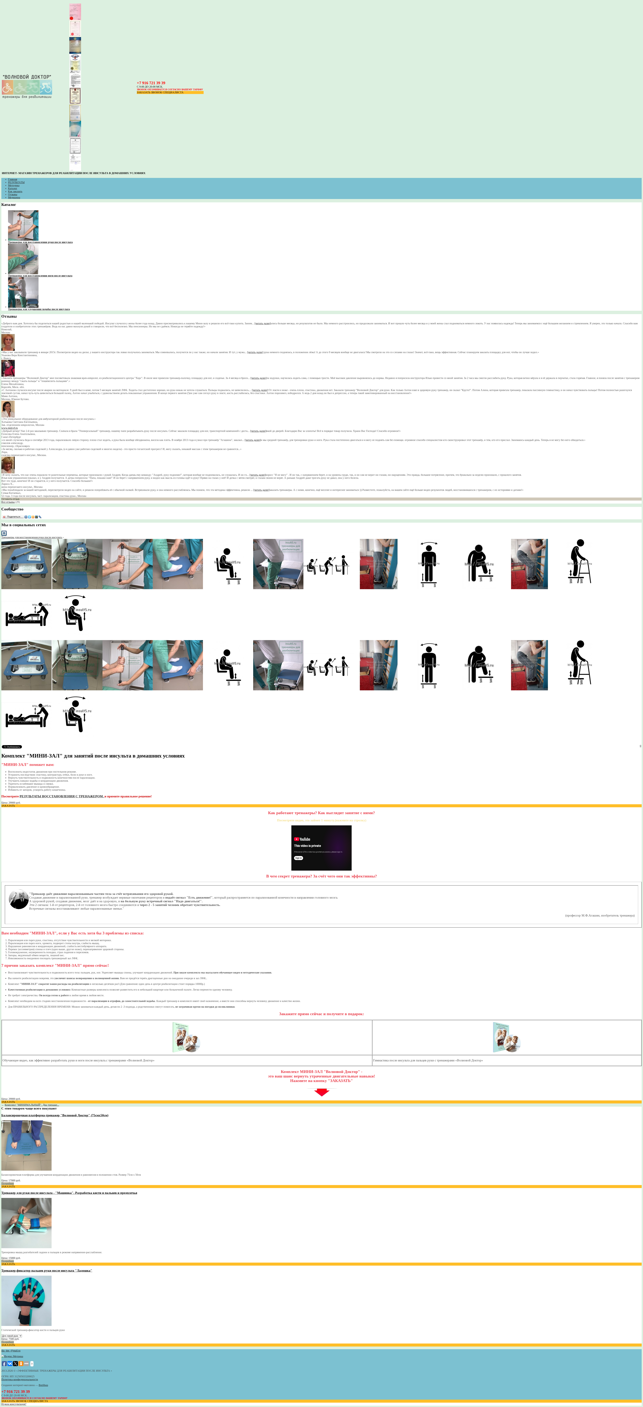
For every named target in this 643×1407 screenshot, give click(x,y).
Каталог (12, 188)
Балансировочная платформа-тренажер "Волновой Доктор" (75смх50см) (54, 1115)
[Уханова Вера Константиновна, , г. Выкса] (8, 349)
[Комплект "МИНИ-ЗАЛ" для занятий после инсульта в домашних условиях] (26, 588)
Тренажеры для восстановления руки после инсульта (31, 537)
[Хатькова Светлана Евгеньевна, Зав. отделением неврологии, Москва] (8, 416)
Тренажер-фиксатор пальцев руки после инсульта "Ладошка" (46, 1270)
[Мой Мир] (36, 517)
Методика (13, 185)
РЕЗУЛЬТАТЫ (16, 182)
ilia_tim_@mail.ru (10, 1350)
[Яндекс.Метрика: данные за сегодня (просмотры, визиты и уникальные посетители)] (12, 1356)
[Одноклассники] (33, 517)
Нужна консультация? (13, 1404)
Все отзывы (8, 502)
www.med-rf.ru (9, 428)
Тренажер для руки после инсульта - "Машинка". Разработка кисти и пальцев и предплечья (69, 1193)
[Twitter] (29, 517)
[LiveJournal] (40, 517)
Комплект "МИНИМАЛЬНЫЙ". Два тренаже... (32, 1104)
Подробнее (7, 1183)
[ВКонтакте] (26, 517)
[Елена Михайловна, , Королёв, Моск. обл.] (8, 375)
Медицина (14, 197)
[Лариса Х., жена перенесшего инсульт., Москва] (8, 472)
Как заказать (15, 191)
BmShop (43, 1385)
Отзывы (12, 194)
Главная (12, 179)
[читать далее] (263, 323)
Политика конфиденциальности (19, 1379)
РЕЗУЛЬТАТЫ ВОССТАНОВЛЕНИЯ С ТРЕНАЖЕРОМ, (62, 796)
